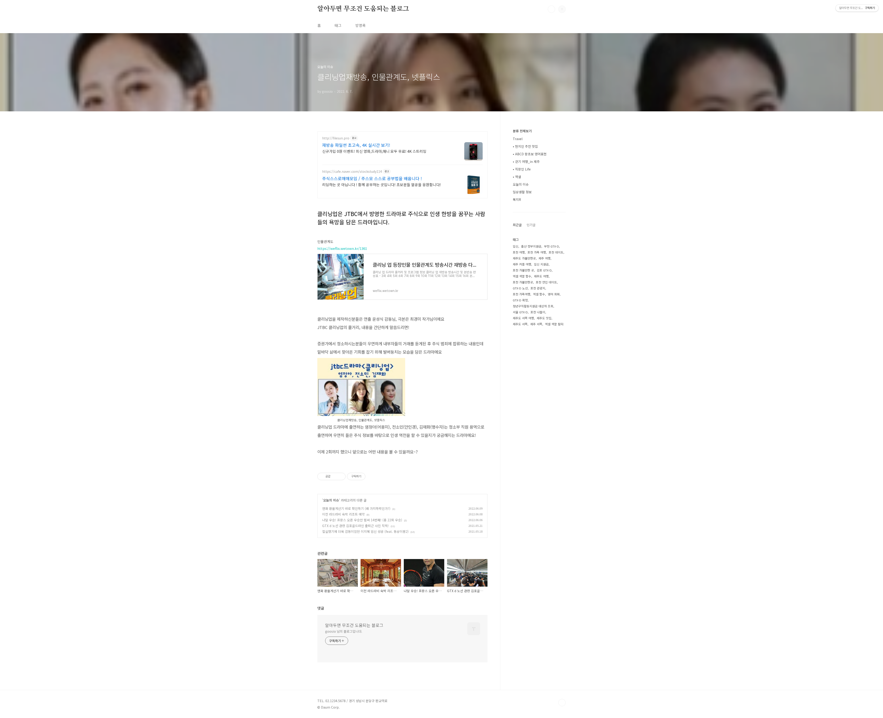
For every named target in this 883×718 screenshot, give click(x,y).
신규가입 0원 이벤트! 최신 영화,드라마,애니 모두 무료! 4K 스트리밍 (374, 151)
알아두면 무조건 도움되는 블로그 (363, 9)
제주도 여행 (541, 276)
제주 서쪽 (536, 324)
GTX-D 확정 (520, 300)
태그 (338, 25)
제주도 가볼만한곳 (524, 258)
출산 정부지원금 (531, 246)
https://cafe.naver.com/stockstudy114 (352, 171)
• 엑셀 (517, 176)
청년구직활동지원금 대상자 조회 (533, 306)
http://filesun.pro (335, 138)
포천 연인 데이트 (546, 282)
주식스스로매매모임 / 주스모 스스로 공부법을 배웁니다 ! (372, 178)
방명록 (360, 25)
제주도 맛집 (544, 318)
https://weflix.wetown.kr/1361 (342, 248)
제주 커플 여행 (522, 264)
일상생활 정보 (522, 192)
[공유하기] (335, 476)
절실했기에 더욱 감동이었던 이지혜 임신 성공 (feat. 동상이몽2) (365, 531)
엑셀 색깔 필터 (554, 324)
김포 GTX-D (544, 270)
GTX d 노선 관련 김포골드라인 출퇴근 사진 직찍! (355, 525)
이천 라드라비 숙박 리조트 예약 (343, 514)
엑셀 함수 (539, 294)
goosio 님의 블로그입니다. (343, 631)
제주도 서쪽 (520, 324)
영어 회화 (554, 294)
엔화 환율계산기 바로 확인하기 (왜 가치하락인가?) (356, 508)
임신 (515, 246)
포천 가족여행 (521, 294)
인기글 (531, 224)
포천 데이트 (556, 252)
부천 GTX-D (551, 246)
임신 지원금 (541, 264)
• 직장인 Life (522, 169)
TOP (562, 702)
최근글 (517, 224)
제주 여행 (544, 258)
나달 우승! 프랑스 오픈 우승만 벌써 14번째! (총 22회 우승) (362, 520)
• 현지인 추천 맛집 (525, 146)
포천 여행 (519, 252)
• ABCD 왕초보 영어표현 (530, 154)
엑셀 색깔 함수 (522, 276)
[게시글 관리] (340, 476)
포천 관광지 (537, 288)
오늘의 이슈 (331, 500)
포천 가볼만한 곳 (523, 270)
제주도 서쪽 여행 (523, 318)
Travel (517, 138)
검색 (551, 9)
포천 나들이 (537, 312)
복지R (517, 199)
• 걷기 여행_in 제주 (526, 161)
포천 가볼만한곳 (523, 282)
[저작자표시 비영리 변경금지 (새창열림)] (371, 476)
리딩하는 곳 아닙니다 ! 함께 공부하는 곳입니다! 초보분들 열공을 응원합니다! (381, 184)
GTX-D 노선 (520, 288)
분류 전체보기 (522, 131)
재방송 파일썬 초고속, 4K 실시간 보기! (356, 145)
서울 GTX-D (520, 312)
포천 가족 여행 (537, 252)
